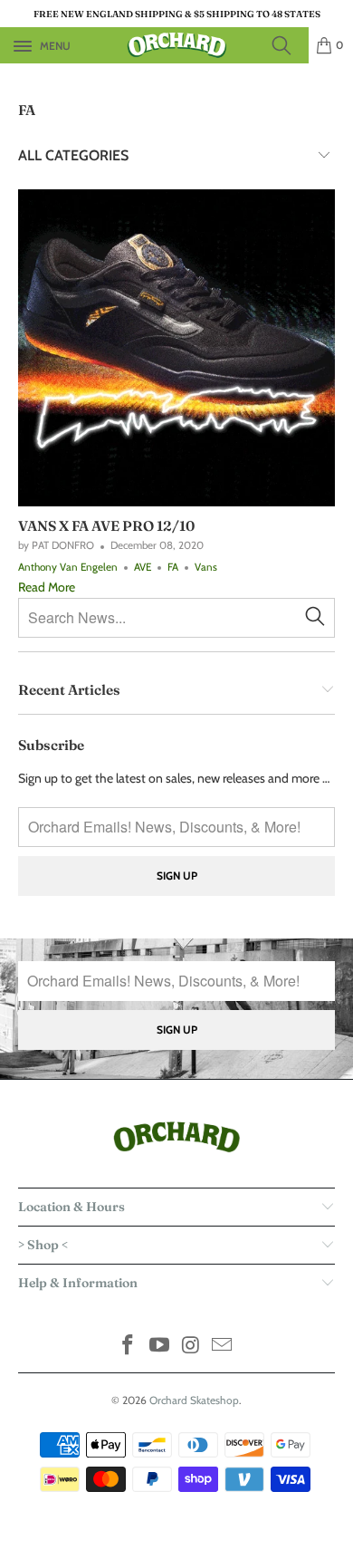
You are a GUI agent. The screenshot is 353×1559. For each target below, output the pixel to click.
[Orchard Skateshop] (177, 45)
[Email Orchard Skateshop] (222, 1346)
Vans (206, 567)
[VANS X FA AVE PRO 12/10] (176, 347)
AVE (142, 567)
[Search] (287, 45)
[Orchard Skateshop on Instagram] (191, 1346)
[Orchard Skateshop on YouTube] (160, 1346)
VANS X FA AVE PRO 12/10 (106, 525)
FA (26, 110)
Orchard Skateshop (194, 1400)
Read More (46, 587)
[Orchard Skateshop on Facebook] (128, 1346)
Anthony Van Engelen (68, 567)
